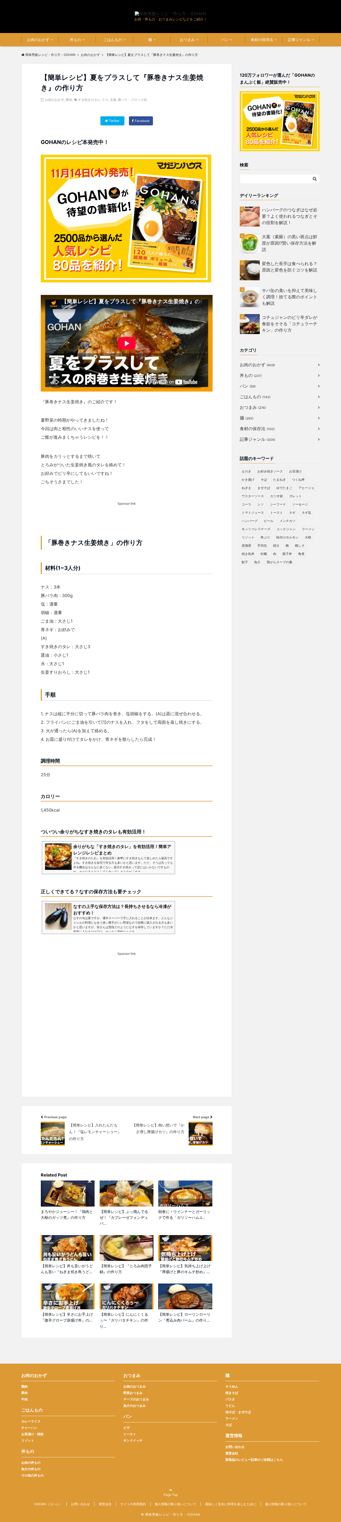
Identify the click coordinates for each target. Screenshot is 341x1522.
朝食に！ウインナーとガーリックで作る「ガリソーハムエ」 (184, 1214)
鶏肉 (24, 1386)
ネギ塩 (306, 513)
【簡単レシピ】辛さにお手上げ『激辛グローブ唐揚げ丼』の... (67, 1317)
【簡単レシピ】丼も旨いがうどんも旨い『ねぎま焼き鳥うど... (67, 1269)
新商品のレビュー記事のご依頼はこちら (254, 1460)
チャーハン (29, 1428)
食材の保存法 (262, 39)
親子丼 (287, 554)
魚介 (257, 562)
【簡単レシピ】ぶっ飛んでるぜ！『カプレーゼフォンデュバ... (124, 1217)
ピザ (126, 1428)
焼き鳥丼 (248, 554)
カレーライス (30, 1421)
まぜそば (263, 488)
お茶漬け (295, 471)
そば (264, 480)
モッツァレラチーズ (256, 529)
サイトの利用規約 (133, 1504)
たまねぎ (279, 480)
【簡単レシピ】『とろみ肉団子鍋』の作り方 (126, 1269)
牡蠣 (264, 554)
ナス (105, 100)
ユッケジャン (286, 529)
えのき (246, 471)
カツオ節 (276, 496)
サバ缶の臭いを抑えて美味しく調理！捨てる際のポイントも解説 (289, 297)
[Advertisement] (127, 1034)
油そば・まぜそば (238, 1412)
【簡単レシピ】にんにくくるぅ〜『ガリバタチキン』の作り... (124, 1320)
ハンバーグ (250, 521)
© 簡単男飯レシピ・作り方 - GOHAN (170, 1514)
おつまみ (187, 39)
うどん (230, 1406)
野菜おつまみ (133, 1393)
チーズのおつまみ (136, 1399)
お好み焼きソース (270, 471)
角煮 (301, 554)
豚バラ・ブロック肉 (132, 100)
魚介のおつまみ (134, 1406)
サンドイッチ (133, 1440)
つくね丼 (298, 480)
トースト (276, 513)
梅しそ (300, 546)
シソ (260, 504)
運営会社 (231, 1453)
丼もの (75, 39)
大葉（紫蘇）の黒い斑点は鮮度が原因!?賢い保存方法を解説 (289, 243)
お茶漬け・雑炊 (32, 1434)
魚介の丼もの (30, 1469)
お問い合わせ (235, 1447)
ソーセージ (300, 504)
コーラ (246, 504)
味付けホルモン (287, 537)
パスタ (230, 1399)
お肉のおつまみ (134, 1386)
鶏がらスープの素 (279, 562)
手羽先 (262, 546)
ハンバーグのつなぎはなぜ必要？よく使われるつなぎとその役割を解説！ (289, 216)
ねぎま (246, 488)
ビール (268, 521)
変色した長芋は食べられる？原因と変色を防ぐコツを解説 (289, 267)
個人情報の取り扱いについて (175, 1504)
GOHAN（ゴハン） (48, 1504)
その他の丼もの (32, 1475)
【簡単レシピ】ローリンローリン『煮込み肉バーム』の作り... (184, 1317)
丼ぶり (265, 537)
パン (224, 39)
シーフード (278, 504)
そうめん (231, 1386)
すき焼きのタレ (89, 100)
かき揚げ (248, 480)
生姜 (113, 100)
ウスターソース (253, 496)
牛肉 (24, 1399)
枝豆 (276, 546)
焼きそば (231, 1393)
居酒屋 (246, 546)
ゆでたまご (284, 488)
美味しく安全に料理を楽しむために (230, 1504)
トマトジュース (253, 513)
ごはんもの (112, 39)
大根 (308, 537)
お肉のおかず (38, 39)
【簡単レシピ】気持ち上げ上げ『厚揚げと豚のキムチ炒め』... (184, 1269)
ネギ (292, 513)
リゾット (248, 537)
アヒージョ (306, 488)
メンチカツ (287, 521)
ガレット (295, 496)
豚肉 (69, 100)
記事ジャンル (299, 39)
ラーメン (308, 529)
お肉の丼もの (30, 1463)
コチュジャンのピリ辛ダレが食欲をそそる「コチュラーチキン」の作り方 (289, 324)
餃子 (245, 562)
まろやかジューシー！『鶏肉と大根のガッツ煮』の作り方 (67, 1214)
